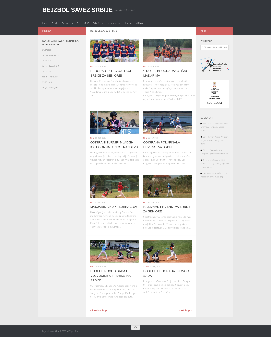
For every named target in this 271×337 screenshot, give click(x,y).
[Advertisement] (62, 146)
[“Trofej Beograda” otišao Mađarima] (167, 50)
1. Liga (146, 266)
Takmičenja (98, 23)
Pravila (55, 23)
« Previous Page (98, 310)
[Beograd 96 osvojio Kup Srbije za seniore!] (114, 50)
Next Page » (185, 310)
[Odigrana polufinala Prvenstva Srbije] (167, 122)
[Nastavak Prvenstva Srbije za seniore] (167, 186)
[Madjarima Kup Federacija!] (114, 186)
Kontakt (128, 23)
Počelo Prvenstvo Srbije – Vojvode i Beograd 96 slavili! (214, 140)
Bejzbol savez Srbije (77, 9)
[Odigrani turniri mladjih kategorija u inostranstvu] (114, 122)
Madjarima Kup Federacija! (113, 206)
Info (92, 66)
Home (45, 23)
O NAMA (139, 23)
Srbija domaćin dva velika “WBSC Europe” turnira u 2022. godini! (214, 127)
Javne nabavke (114, 23)
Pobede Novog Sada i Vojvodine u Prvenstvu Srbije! (111, 275)
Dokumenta (67, 23)
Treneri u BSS (83, 23)
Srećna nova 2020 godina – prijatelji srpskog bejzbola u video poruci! (214, 163)
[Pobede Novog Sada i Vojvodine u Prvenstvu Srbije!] (114, 251)
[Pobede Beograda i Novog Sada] (167, 251)
